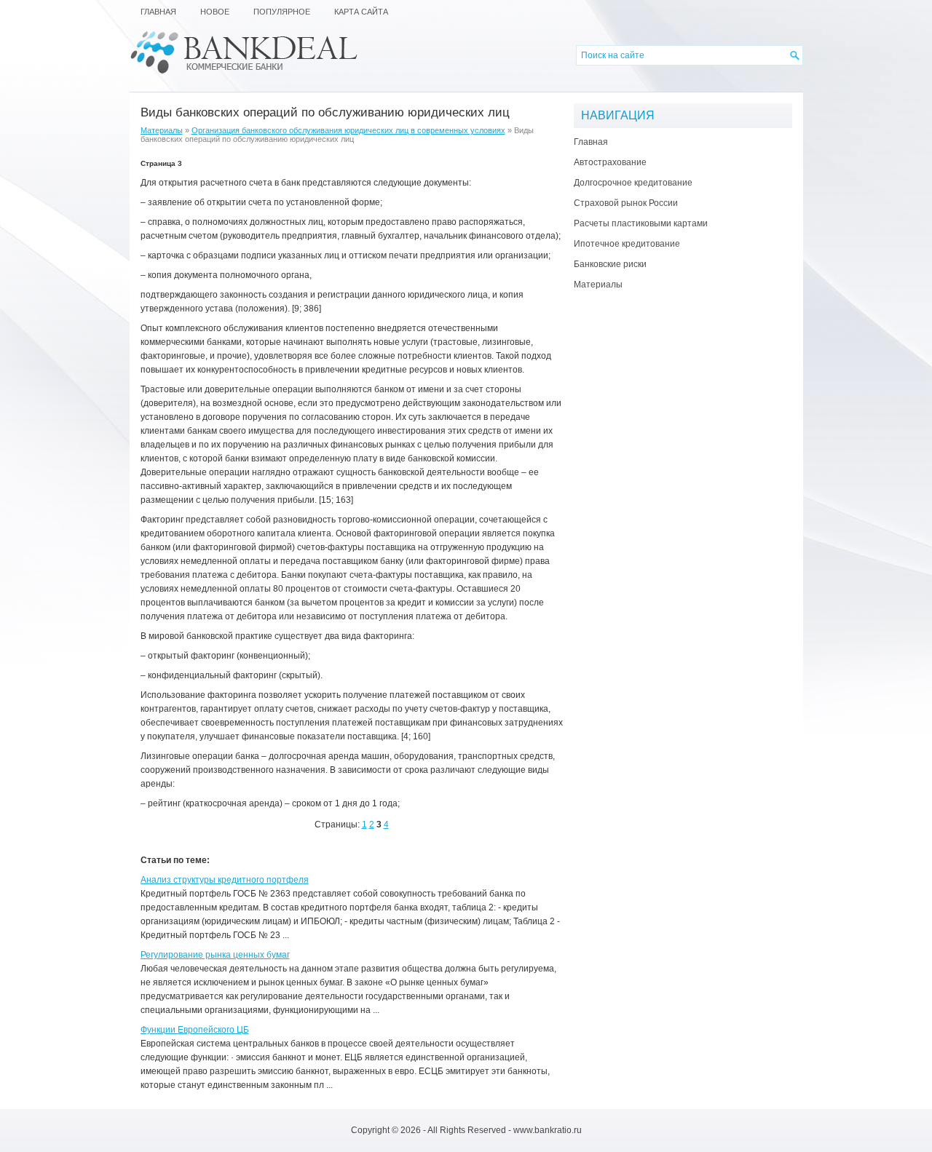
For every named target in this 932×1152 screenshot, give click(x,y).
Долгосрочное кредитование (633, 183)
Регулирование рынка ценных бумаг (215, 955)
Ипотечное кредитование (627, 244)
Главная (591, 142)
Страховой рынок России (626, 203)
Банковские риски (610, 264)
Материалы (162, 130)
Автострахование (610, 162)
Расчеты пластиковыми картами (641, 223)
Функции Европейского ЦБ (195, 1030)
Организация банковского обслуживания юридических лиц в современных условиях (348, 130)
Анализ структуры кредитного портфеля (225, 880)
